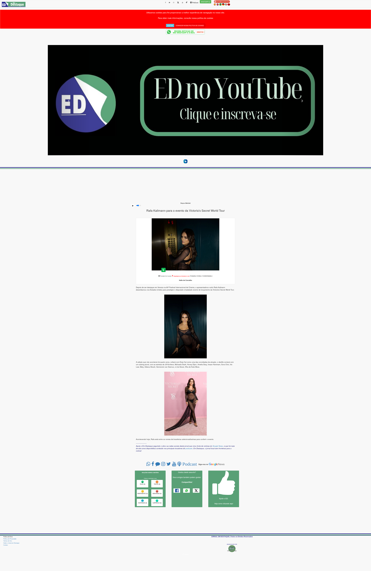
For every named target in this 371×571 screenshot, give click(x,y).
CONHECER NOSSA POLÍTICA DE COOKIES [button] (190, 25)
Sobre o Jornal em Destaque (11, 543)
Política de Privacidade (9, 539)
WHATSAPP (205, 2)
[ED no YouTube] (185, 100)
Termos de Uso (7, 541)
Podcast (195, 2)
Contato (5, 545)
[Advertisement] (185, 184)
